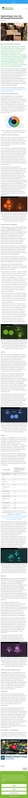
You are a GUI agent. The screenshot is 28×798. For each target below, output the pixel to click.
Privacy (16, 796)
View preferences (14, 793)
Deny (14, 789)
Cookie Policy (11, 796)
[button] (26, 772)
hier (2, 737)
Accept (14, 785)
